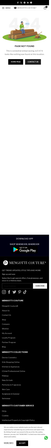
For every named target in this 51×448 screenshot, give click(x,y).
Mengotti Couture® (10, 306)
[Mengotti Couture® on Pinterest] (20, 293)
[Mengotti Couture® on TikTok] (25, 293)
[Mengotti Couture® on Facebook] (9, 293)
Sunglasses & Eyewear (11, 394)
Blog (4, 347)
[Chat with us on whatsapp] (46, 437)
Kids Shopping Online (10, 362)
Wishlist (5, 329)
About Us (6, 310)
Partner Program (9, 342)
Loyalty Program (8, 338)
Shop (4, 319)
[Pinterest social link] (24, 2)
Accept (22, 443)
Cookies (5, 415)
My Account (7, 333)
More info (9, 443)
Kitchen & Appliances (10, 367)
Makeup (5, 376)
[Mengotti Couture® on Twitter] (15, 293)
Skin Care (6, 389)
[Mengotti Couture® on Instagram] (4, 293)
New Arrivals (7, 380)
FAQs (4, 411)
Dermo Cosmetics (9, 357)
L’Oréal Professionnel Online (13, 371)
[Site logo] (25, 8)
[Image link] (25, 249)
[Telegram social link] (31, 2)
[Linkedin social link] (27, 2)
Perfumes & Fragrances (11, 385)
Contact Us (6, 315)
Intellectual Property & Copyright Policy (18, 420)
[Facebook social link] (17, 2)
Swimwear (6, 398)
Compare (6, 324)
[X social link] (21, 2)
